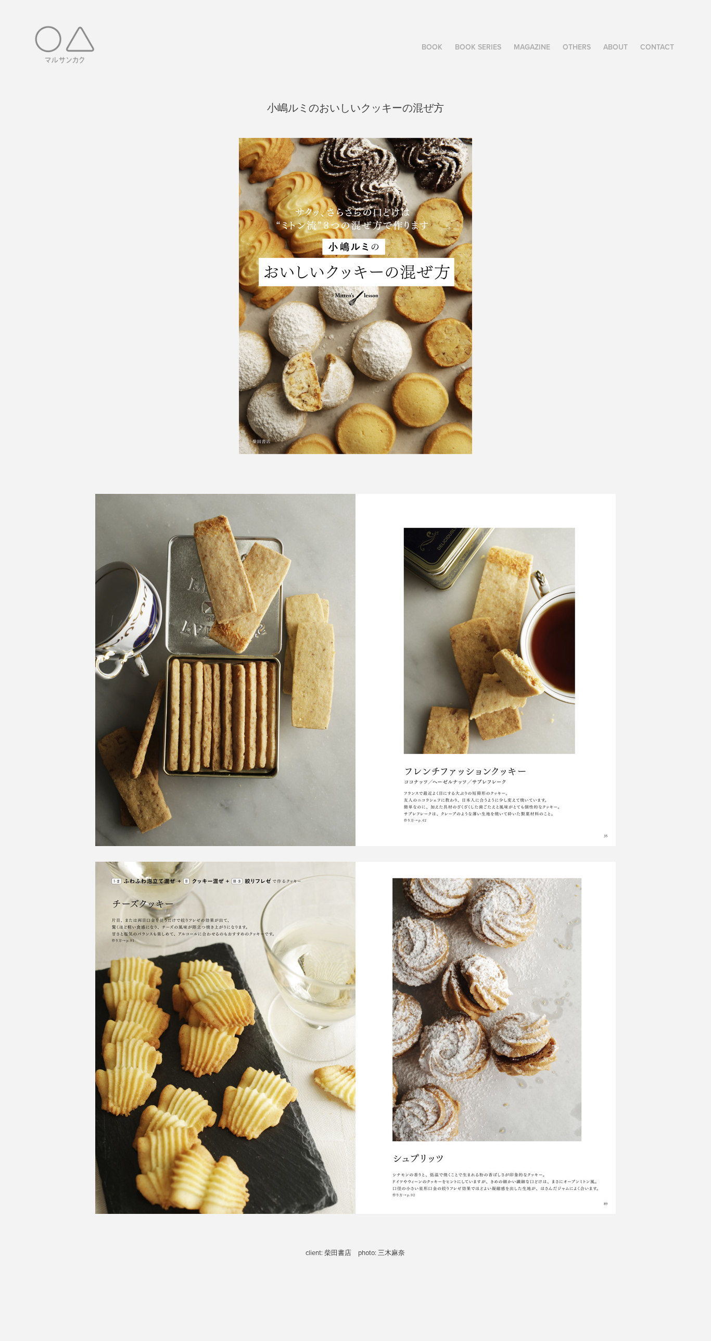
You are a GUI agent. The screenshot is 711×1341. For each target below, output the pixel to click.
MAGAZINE (532, 47)
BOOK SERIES (478, 47)
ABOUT (615, 47)
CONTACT (657, 47)
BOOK (432, 47)
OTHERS (577, 47)
